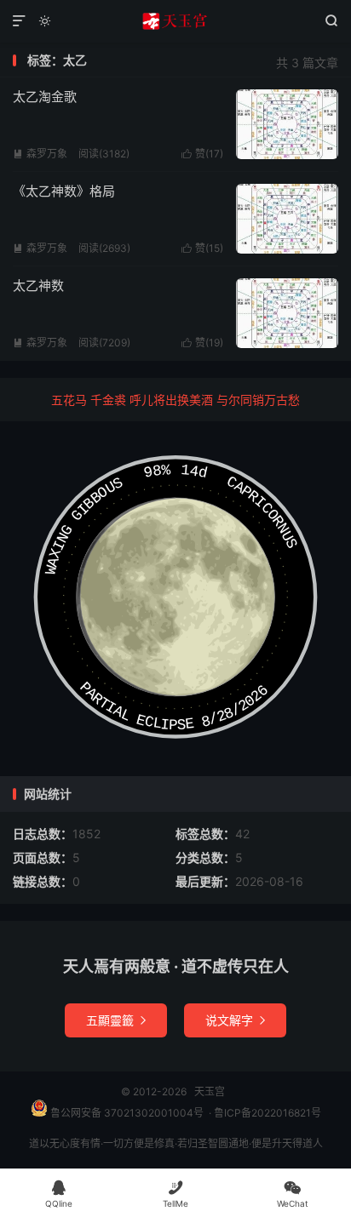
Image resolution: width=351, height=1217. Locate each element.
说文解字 (235, 1020)
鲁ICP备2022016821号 (267, 1112)
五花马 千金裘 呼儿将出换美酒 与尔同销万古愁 (175, 399)
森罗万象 (40, 153)
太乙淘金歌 (45, 97)
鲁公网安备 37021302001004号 (126, 1112)
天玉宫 (175, 21)
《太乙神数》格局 (64, 191)
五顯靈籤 (116, 1020)
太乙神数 (38, 285)
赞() (202, 153)
